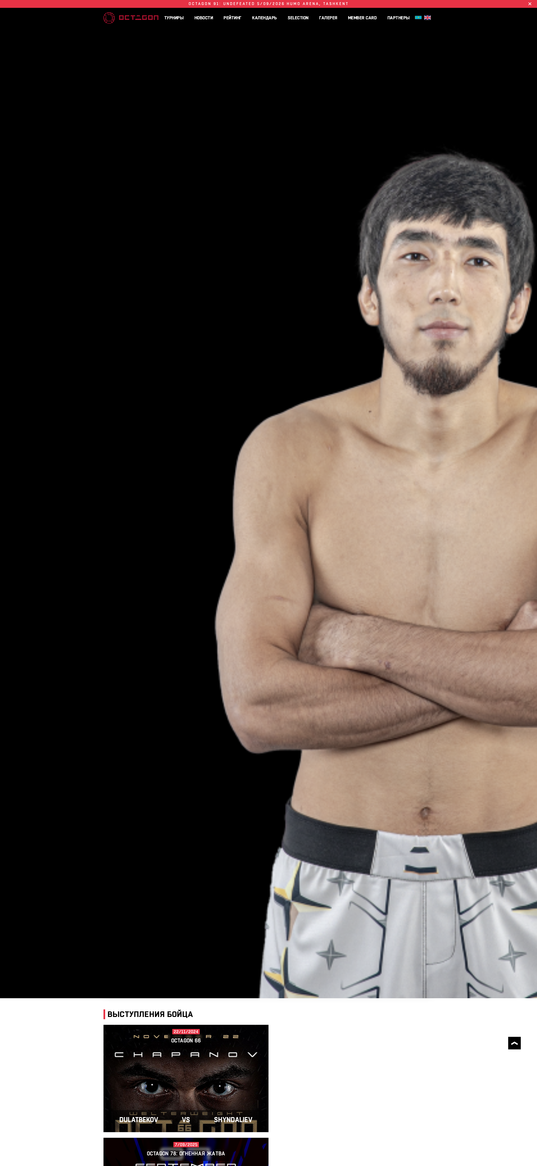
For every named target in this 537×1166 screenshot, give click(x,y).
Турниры (174, 17)
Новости (203, 17)
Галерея (328, 17)
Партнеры (398, 17)
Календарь (264, 17)
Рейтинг (232, 17)
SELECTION (298, 17)
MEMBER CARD (362, 17)
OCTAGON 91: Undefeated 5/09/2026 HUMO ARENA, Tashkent (269, 3)
